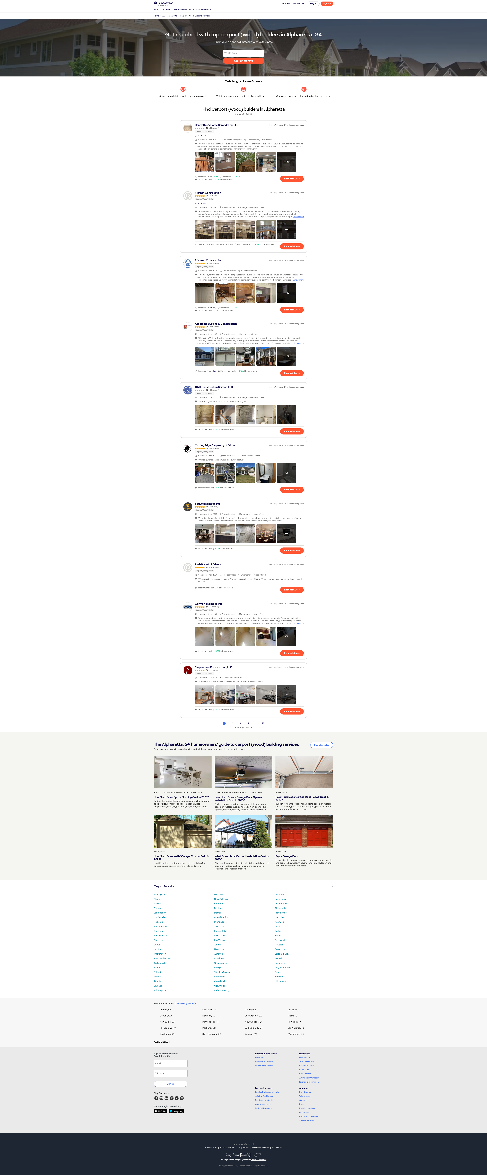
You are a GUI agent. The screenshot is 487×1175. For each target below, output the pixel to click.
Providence (281, 912)
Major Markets (164, 886)
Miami (157, 967)
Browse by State (185, 1003)
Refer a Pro (304, 1070)
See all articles (321, 745)
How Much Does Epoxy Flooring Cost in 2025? (181, 797)
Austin (278, 926)
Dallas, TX (292, 1009)
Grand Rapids (221, 917)
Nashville (279, 922)
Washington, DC (296, 1034)
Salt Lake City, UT (254, 1028)
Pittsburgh (280, 908)
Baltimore (219, 903)
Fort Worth (280, 940)
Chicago (158, 986)
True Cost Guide (306, 1061)
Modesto (158, 922)
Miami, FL (292, 1015)
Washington (160, 954)
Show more (299, 216)
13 (263, 723)
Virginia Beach (282, 967)
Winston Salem (222, 972)
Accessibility (256, 1155)
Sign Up (327, 3)
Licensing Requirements (309, 1082)
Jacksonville (160, 963)
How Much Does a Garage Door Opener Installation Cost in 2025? (238, 799)
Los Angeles (160, 917)
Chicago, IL (251, 1009)
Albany (217, 944)
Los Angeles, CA (253, 1015)
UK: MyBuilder (277, 1148)
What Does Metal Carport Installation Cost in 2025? (242, 858)
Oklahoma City (222, 990)
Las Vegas (219, 940)
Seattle (278, 972)
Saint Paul (219, 926)
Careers (302, 1100)
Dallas (278, 931)
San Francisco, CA (211, 1034)
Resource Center (306, 1066)
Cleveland (219, 981)
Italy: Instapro (244, 1148)
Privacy (229, 1155)
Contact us (304, 1112)
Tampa (157, 976)
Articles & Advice (203, 9)
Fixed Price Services (264, 1066)
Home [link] (156, 16)
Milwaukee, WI (167, 1022)
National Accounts (263, 1108)
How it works (305, 1092)
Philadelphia (281, 903)
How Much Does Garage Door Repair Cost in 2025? (302, 798)
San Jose (158, 940)
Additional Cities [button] (161, 1042)
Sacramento (160, 926)
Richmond (280, 963)
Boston (218, 908)
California (236, 1155)
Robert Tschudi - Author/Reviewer (171, 792)
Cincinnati (219, 976)
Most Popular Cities (164, 1003)
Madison (279, 976)
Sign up (170, 1084)
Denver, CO (166, 1015)
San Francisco (161, 935)
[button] (204, 162)
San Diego (159, 931)
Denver (157, 944)
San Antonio (281, 949)
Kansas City (220, 931)
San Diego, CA (167, 1034)
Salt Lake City (282, 954)
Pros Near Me (305, 1074)
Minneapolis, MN (210, 1022)
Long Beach (160, 912)
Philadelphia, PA (168, 1028)
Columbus (219, 986)
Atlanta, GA (165, 1009)
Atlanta (157, 981)
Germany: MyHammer (228, 1148)
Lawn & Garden (180, 9)
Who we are (304, 1096)
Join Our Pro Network (264, 1096)
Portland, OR (209, 1028)
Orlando (158, 972)
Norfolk (278, 958)
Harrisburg (280, 899)
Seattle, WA (251, 1034)
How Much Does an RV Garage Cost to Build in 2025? (181, 858)
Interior (157, 9)
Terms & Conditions (258, 1160)
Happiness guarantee (308, 1116)
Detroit (218, 912)
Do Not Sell (245, 1155)
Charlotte (219, 958)
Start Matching (243, 60)
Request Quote (292, 178)
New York (219, 949)
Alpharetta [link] (172, 16)
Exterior (166, 9)
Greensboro (220, 963)
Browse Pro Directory (264, 1061)
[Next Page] (270, 723)
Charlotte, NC (209, 1009)
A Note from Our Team (309, 1078)
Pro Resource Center (264, 1100)
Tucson (157, 903)
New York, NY (294, 1022)
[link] (243, 128)
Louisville (219, 894)
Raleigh (218, 967)
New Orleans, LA (253, 1022)
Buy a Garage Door (287, 856)
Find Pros (259, 1057)
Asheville (218, 954)
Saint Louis (219, 935)
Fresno (157, 908)
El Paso (278, 935)
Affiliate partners (306, 1120)
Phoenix (158, 899)
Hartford (158, 949)
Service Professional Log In (267, 1092)
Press (301, 1104)
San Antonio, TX (296, 1028)
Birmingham (160, 894)
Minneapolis (220, 922)
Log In (313, 3)
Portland (279, 894)
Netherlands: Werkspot (260, 1148)
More (191, 9)
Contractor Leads (263, 1104)
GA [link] (163, 16)
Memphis (279, 917)
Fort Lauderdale (162, 958)
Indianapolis (160, 990)
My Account (304, 1057)
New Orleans (221, 899)
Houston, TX (208, 1015)
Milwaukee (280, 981)
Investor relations (307, 1108)
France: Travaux (211, 1148)
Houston (279, 944)
